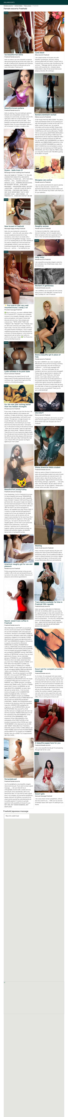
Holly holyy (39, 257)
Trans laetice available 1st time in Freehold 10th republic (48, 603)
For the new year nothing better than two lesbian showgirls (17, 405)
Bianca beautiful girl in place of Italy (48, 356)
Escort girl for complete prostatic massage (49, 670)
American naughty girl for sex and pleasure (18, 565)
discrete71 (39, 413)
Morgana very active (43, 180)
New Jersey (27, 6)
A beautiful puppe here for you (47, 743)
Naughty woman (42, 226)
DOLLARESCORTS (9, 2)
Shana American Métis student (47, 467)
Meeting (38, 546)
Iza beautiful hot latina (13, 55)
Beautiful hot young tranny (15, 489)
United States (18, 6)
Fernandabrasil (10, 779)
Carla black (39, 53)
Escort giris (40, 794)
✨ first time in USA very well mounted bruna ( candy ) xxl (16, 306)
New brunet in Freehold (14, 226)
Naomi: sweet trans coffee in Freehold (16, 622)
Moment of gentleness (44, 286)
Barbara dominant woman (45, 115)
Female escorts (8, 6)
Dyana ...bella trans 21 (13, 170)
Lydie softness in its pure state (17, 371)
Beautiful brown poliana (14, 108)
